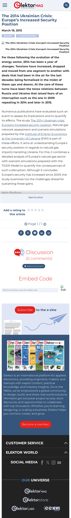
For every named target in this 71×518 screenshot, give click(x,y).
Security (8, 36)
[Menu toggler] (4, 5)
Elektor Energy (28, 36)
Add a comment (34, 266)
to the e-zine (36, 310)
